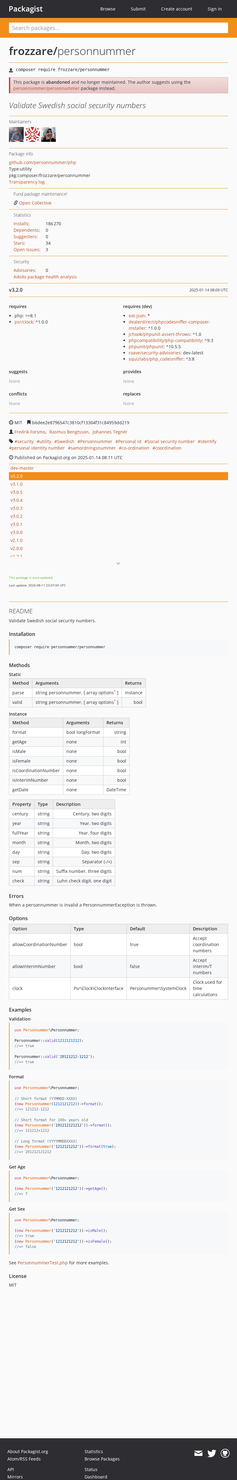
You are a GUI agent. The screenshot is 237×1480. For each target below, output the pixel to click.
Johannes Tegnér (110, 432)
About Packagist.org (27, 1451)
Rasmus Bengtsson (69, 432)
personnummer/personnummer (46, 88)
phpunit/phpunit (146, 346)
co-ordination (135, 448)
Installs (21, 223)
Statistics (94, 1451)
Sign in (215, 9)
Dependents (26, 230)
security (25, 441)
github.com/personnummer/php (42, 162)
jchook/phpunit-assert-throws (159, 334)
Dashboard (96, 1477)
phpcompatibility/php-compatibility (165, 340)
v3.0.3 (16, 508)
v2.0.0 (16, 548)
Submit (138, 9)
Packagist (26, 9)
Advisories (24, 270)
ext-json (137, 316)
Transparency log (27, 182)
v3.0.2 (16, 516)
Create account (176, 9)
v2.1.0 (16, 540)
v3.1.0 (16, 484)
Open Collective (35, 203)
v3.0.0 (16, 532)
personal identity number (38, 448)
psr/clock (24, 322)
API (10, 1469)
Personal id (129, 441)
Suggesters (25, 236)
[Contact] (198, 1453)
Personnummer (96, 441)
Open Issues (26, 249)
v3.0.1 (16, 524)
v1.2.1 (16, 556)
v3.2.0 (16, 476)
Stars (19, 243)
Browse (107, 9)
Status (91, 1469)
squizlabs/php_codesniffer (156, 359)
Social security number (171, 441)
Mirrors (15, 1477)
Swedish (65, 441)
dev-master (22, 468)
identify (208, 441)
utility (45, 441)
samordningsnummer (93, 448)
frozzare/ (33, 50)
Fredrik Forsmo (30, 432)
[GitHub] (225, 1453)
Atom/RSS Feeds (24, 1459)
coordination (168, 448)
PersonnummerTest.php (43, 1263)
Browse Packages (102, 1459)
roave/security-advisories (155, 353)
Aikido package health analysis (45, 277)
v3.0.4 (16, 500)
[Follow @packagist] (211, 1453)
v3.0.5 (16, 492)
